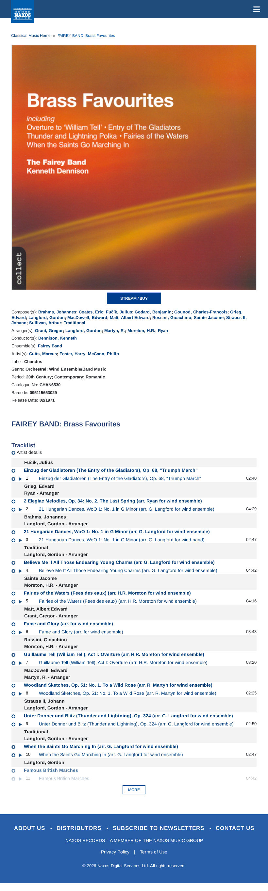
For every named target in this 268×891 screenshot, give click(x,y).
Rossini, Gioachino (171, 317)
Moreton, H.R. (141, 330)
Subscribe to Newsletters (159, 828)
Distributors (80, 828)
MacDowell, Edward (87, 317)
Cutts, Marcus (43, 353)
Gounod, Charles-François (200, 312)
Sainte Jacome (209, 317)
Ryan (163, 330)
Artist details (29, 452)
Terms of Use (153, 851)
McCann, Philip (103, 353)
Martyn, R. (114, 330)
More (134, 790)
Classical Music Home (31, 35)
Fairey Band (50, 345)
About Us (30, 828)
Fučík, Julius (119, 312)
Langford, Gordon (46, 317)
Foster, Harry (72, 353)
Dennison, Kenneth (57, 338)
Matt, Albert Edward (130, 317)
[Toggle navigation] (255, 9)
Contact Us (235, 828)
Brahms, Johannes (57, 312)
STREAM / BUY (134, 298)
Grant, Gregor (49, 330)
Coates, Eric (91, 312)
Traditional (74, 322)
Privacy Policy (115, 851)
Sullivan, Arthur (45, 322)
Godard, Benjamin (153, 312)
